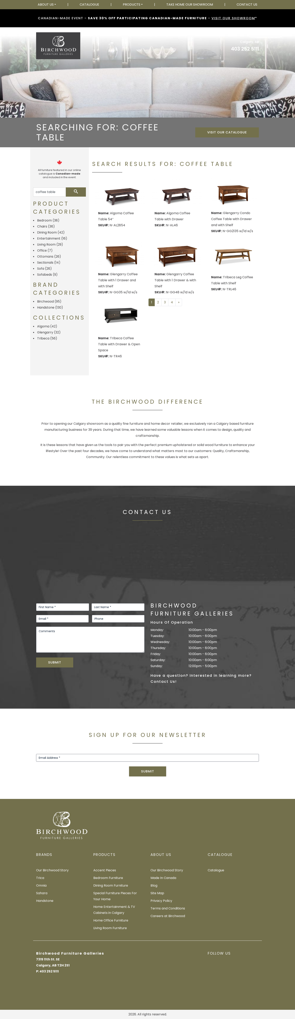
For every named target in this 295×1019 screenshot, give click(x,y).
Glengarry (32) (49, 332)
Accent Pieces (104, 870)
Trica (40, 878)
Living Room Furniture (110, 928)
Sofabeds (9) (47, 274)
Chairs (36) (46, 226)
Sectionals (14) (48, 262)
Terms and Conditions (168, 908)
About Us (46, 4)
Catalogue (89, 4)
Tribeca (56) (47, 338)
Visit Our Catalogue (227, 132)
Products (131, 4)
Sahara (41, 893)
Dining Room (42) (51, 232)
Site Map (157, 893)
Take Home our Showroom (189, 4)
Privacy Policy (161, 900)
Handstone (44, 900)
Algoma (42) (47, 326)
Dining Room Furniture (110, 885)
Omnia (41, 885)
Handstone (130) (50, 307)
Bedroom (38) (48, 220)
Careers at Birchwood (168, 916)
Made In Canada (163, 878)
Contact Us (247, 4)
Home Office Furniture (110, 920)
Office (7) (45, 250)
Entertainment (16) (52, 238)
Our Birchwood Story (52, 870)
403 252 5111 (245, 49)
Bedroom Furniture (108, 878)
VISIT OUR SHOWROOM (233, 18)
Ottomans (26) (49, 256)
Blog (154, 885)
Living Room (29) (50, 244)
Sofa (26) (44, 268)
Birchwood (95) (49, 301)
